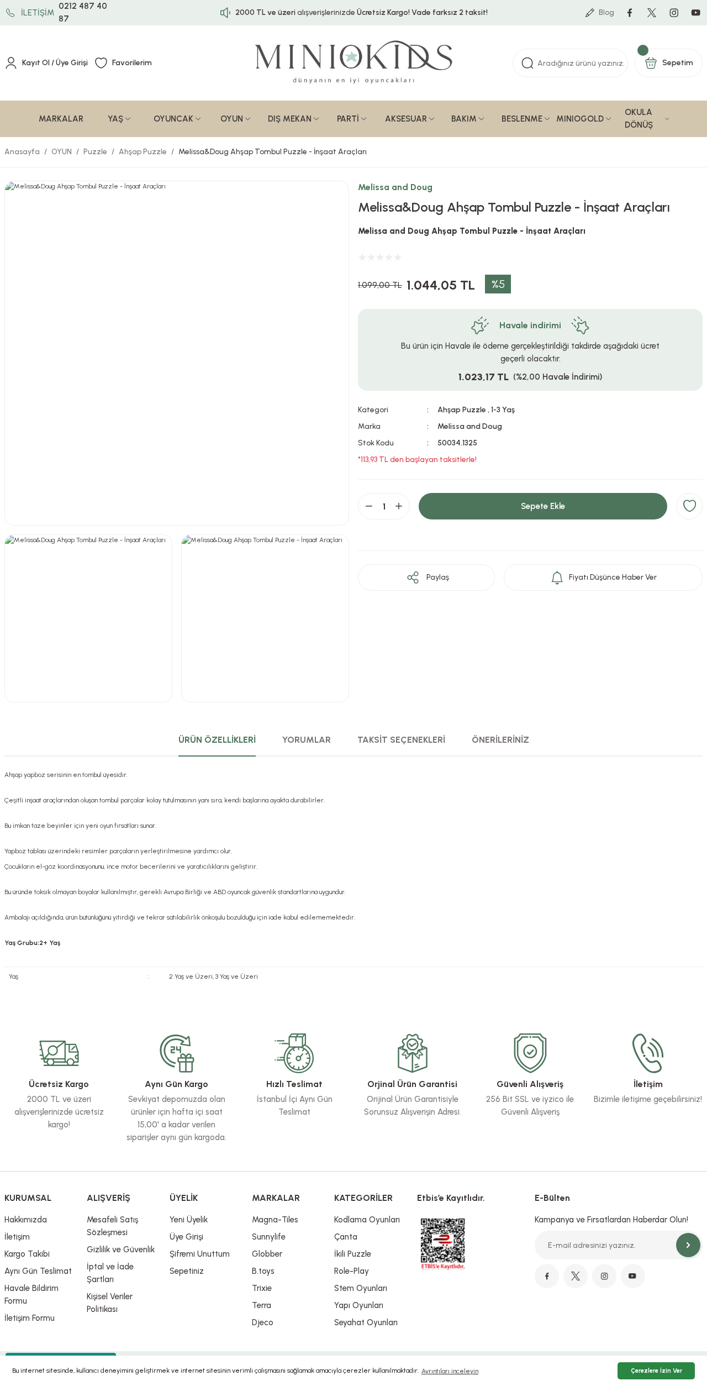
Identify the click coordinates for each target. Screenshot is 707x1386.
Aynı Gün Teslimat (38, 1271)
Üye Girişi (186, 1237)
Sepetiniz (187, 1271)
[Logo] (353, 63)
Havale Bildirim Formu (31, 1294)
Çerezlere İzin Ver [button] (656, 1370)
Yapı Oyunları (358, 1305)
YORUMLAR (306, 739)
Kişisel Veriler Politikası (110, 1303)
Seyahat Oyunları (366, 1322)
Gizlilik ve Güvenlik (121, 1249)
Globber (267, 1254)
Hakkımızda (25, 1220)
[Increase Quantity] (398, 506)
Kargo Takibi (27, 1254)
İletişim (17, 1237)
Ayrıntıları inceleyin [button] (449, 1371)
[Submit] (688, 1245)
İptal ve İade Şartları (110, 1273)
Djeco (262, 1322)
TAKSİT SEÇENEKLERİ (401, 739)
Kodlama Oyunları (367, 1220)
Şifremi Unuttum (200, 1254)
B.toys (263, 1271)
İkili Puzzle (352, 1254)
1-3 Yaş (503, 409)
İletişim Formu (29, 1318)
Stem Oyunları (360, 1288)
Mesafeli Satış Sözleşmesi (112, 1226)
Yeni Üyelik (189, 1220)
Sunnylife (269, 1237)
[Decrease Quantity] (369, 506)
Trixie (262, 1288)
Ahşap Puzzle (461, 409)
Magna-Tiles (275, 1220)
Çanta (345, 1237)
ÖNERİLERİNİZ (500, 739)
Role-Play (351, 1271)
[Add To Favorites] (689, 506)
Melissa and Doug (395, 187)
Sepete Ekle (543, 506)
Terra (261, 1305)
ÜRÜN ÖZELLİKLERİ (217, 739)
